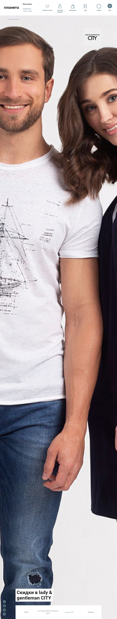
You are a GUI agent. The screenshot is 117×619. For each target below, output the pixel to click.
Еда (85, 10)
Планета (11, 7)
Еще (110, 10)
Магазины (72, 10)
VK (4, 601)
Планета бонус (47, 10)
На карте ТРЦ (69, 612)
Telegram (4, 609)
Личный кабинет (60, 11)
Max (4, 605)
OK (4, 614)
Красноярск (27, 4)
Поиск (99, 10)
